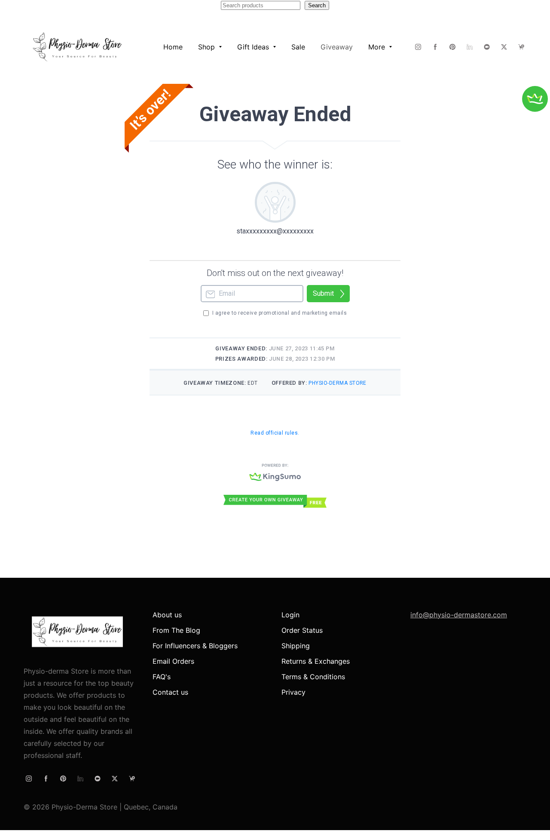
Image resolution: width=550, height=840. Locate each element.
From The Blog (176, 630)
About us (167, 614)
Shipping (295, 645)
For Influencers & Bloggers (195, 645)
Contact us (170, 692)
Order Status (302, 630)
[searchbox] (260, 5)
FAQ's (162, 676)
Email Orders (173, 661)
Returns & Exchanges (315, 661)
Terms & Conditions (313, 676)
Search (317, 5)
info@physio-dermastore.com (458, 614)
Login (290, 614)
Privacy (293, 692)
